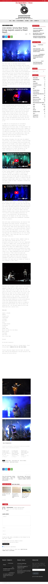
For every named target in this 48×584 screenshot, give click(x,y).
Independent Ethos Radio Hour (38, 93)
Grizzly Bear (8, 460)
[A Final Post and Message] (6, 490)
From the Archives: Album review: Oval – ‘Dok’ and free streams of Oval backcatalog (8, 478)
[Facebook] (43, 1)
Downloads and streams (37, 84)
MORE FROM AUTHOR (15, 484)
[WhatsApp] (11, 37)
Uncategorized (35, 115)
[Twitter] (6, 37)
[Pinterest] (9, 37)
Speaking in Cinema (36, 111)
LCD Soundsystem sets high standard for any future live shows (38, 50)
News (34, 106)
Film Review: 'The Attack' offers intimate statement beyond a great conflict (24, 477)
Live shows (7, 25)
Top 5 (34, 113)
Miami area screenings (37, 99)
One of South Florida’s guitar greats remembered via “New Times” (38, 62)
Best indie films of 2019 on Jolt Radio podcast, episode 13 (38, 34)
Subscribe (36, 573)
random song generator (36, 48)
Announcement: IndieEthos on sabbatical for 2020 (38, 31)
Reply (7, 510)
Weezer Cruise (35, 116)
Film (33, 88)
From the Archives (36, 90)
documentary (35, 83)
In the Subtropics (36, 92)
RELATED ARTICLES (7, 484)
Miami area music (36, 97)
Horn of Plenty (23, 460)
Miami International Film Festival (38, 102)
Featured (34, 86)
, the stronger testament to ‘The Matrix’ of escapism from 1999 (39, 37)
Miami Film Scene (36, 100)
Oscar (34, 108)
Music (3, 25)
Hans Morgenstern (7, 443)
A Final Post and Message (37, 28)
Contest (34, 81)
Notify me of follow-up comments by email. (13, 540)
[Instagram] (45, 1)
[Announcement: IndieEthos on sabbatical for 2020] (16, 490)
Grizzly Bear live (15, 460)
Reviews (11, 25)
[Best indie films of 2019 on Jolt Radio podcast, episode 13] (26, 490)
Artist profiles (35, 77)
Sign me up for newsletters (10, 546)
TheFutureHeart (9, 507)
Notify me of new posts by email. (11, 542)
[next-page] (5, 500)
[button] (44, 20)
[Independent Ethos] (24, 10)
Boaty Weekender (36, 79)
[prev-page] (3, 500)
